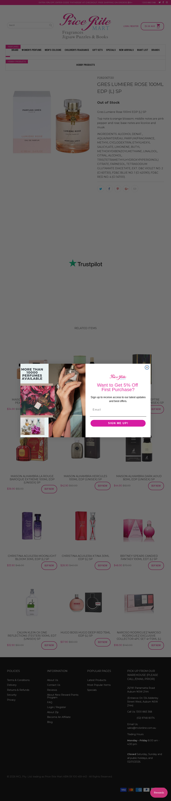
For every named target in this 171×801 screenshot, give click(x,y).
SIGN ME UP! (118, 423)
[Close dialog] (147, 367)
